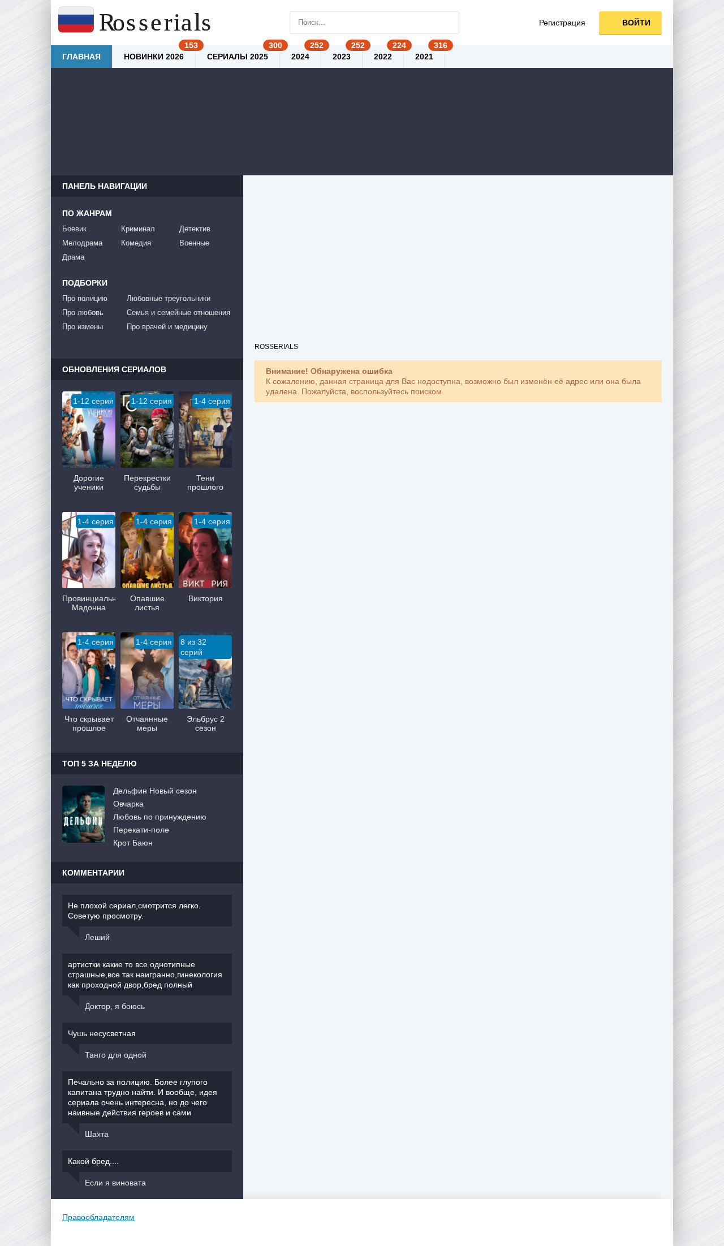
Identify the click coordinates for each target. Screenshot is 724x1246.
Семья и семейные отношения (178, 312)
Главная (81, 56)
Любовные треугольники (168, 298)
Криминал (138, 229)
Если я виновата (115, 1182)
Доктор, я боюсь (115, 1006)
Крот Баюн (133, 842)
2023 (342, 56)
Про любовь (83, 312)
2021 (424, 56)
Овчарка (128, 803)
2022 (383, 56)
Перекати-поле (141, 829)
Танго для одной (115, 1054)
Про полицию (84, 298)
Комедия (136, 243)
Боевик (74, 229)
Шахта (97, 1134)
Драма (73, 257)
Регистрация (562, 22)
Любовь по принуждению (159, 816)
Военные (194, 243)
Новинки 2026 (154, 56)
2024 (300, 56)
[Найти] (448, 22)
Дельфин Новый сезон (155, 790)
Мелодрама (82, 243)
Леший (97, 937)
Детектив (194, 229)
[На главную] (136, 22)
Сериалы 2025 (237, 56)
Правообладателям (98, 1217)
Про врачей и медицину (167, 326)
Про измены (82, 326)
